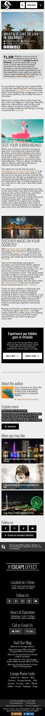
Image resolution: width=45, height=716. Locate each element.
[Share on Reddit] (15, 47)
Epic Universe (30, 284)
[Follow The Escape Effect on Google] (16, 601)
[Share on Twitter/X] (8, 47)
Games (11, 683)
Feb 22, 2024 (29, 41)
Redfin (27, 310)
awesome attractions (16, 248)
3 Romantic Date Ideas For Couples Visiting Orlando (19, 459)
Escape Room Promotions (10, 417)
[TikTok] (24, 528)
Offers (10, 686)
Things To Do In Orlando (17, 43)
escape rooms (19, 252)
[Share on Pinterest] (11, 47)
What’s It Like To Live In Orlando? (21, 35)
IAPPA (36, 268)
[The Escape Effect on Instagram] (23, 601)
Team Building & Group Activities (13, 420)
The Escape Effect (16, 545)
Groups (20, 683)
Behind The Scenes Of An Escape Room (14, 411)
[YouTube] (32, 528)
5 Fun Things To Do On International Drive (19, 512)
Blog (28, 545)
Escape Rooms (24, 680)
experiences (22, 157)
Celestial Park (11, 282)
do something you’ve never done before (19, 170)
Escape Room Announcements (12, 414)
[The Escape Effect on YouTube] (36, 601)
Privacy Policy (30, 703)
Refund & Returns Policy (14, 706)
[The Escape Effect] (7, 5)
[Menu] (40, 5)
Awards (24, 677)
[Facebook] (6, 528)
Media (34, 683)
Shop (35, 686)
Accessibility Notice (16, 703)
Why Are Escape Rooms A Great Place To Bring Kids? (22, 665)
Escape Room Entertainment (32, 414)
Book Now (31, 5)
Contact (12, 680)
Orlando (5, 258)
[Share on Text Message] (18, 47)
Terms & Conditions (32, 706)
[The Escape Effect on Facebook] (9, 601)
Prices (18, 686)
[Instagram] (14, 528)
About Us (15, 677)
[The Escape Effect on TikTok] (29, 601)
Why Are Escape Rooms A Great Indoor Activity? (22, 655)
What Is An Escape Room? (22, 646)
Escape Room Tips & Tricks (29, 417)
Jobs (28, 683)
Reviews (27, 686)
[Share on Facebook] (5, 47)
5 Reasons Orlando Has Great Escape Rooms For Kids (21, 485)
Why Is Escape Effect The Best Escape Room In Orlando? (22, 650)
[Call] (22, 5)
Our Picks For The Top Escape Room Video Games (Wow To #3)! (22, 660)
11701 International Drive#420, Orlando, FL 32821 (23, 587)
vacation (20, 110)
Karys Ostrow (12, 41)
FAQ (35, 680)
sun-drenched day (24, 90)
